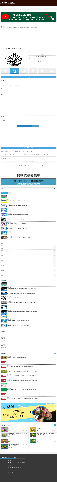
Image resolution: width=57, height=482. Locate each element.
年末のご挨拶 (3, 348)
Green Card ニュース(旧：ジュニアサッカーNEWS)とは (16, 462)
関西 (2, 255)
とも (39, 430)
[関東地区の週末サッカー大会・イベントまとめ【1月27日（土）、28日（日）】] (33, 441)
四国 (2, 260)
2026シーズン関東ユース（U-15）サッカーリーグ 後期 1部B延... (17, 223)
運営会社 (9, 460)
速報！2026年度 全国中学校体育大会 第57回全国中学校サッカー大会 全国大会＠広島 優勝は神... (21, 293)
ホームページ (39, 61)
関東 (2, 250)
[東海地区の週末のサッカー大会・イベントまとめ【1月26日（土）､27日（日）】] (4, 429)
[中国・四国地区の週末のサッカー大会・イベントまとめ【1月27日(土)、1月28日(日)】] (33, 429)
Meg (39, 441)
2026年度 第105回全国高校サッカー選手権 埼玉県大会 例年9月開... (17, 205)
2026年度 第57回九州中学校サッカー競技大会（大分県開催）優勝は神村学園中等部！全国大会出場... (22, 311)
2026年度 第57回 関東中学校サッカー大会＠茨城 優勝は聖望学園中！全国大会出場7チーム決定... (21, 288)
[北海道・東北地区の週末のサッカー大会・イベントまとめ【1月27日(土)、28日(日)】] (4, 446)
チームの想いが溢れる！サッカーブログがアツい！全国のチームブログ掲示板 (19, 237)
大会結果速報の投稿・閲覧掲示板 (12, 282)
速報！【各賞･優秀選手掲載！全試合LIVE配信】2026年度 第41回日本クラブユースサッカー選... (21, 316)
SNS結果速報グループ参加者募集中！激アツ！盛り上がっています (17, 219)
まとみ (11, 447)
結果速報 (2, 265)
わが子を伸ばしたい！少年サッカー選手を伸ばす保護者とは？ (16, 357)
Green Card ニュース (6, 2)
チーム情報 (14, 69)
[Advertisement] (28, 37)
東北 (2, 245)
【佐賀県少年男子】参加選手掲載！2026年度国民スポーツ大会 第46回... (18, 214)
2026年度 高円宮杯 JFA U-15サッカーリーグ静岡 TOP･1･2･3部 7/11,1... (18, 325)
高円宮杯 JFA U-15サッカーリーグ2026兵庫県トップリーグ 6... (17, 228)
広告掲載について (11, 465)
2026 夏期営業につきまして (5, 335)
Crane (39, 436)
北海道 (2, 243)
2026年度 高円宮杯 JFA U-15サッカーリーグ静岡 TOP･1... (16, 232)
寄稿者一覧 (10, 470)
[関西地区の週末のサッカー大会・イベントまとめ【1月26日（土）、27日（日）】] (33, 435)
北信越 (2, 248)
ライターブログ (10, 472)
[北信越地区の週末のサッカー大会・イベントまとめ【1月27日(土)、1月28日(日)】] (4, 435)
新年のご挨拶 (3, 345)
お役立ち (2, 270)
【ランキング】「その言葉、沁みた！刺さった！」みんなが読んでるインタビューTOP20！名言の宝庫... (22, 371)
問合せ (2, 275)
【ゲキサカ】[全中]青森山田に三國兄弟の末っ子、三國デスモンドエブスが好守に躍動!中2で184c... (22, 375)
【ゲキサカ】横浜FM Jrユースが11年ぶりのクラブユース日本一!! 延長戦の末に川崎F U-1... (21, 366)
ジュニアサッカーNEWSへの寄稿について (14, 467)
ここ (10, 441)
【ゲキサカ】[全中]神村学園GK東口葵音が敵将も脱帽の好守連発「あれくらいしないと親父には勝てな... (22, 380)
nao (10, 436)
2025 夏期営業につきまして (5, 338)
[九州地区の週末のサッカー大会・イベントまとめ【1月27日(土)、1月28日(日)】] (4, 441)
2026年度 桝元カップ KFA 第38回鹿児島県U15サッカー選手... (16, 200)
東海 (2, 253)
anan (10, 430)
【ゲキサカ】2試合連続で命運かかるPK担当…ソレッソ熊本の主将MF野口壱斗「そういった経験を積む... (23, 398)
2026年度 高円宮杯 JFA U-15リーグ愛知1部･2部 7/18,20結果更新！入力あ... (18, 320)
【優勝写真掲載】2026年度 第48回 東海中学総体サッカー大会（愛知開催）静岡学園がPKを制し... (22, 302)
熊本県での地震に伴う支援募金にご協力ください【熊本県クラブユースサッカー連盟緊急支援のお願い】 (23, 389)
